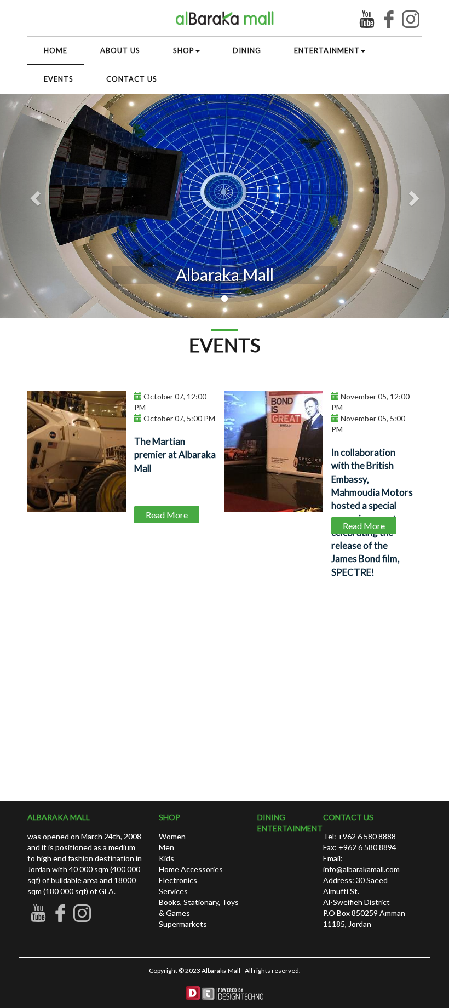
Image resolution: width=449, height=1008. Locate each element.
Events (58, 79)
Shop (183, 50)
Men (166, 847)
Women (172, 836)
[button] (415, 194)
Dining (247, 50)
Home (55, 50)
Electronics (178, 880)
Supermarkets (183, 924)
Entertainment (327, 50)
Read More (167, 514)
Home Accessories (191, 869)
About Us (120, 50)
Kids (166, 858)
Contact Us (131, 79)
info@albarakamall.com (361, 869)
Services (173, 891)
